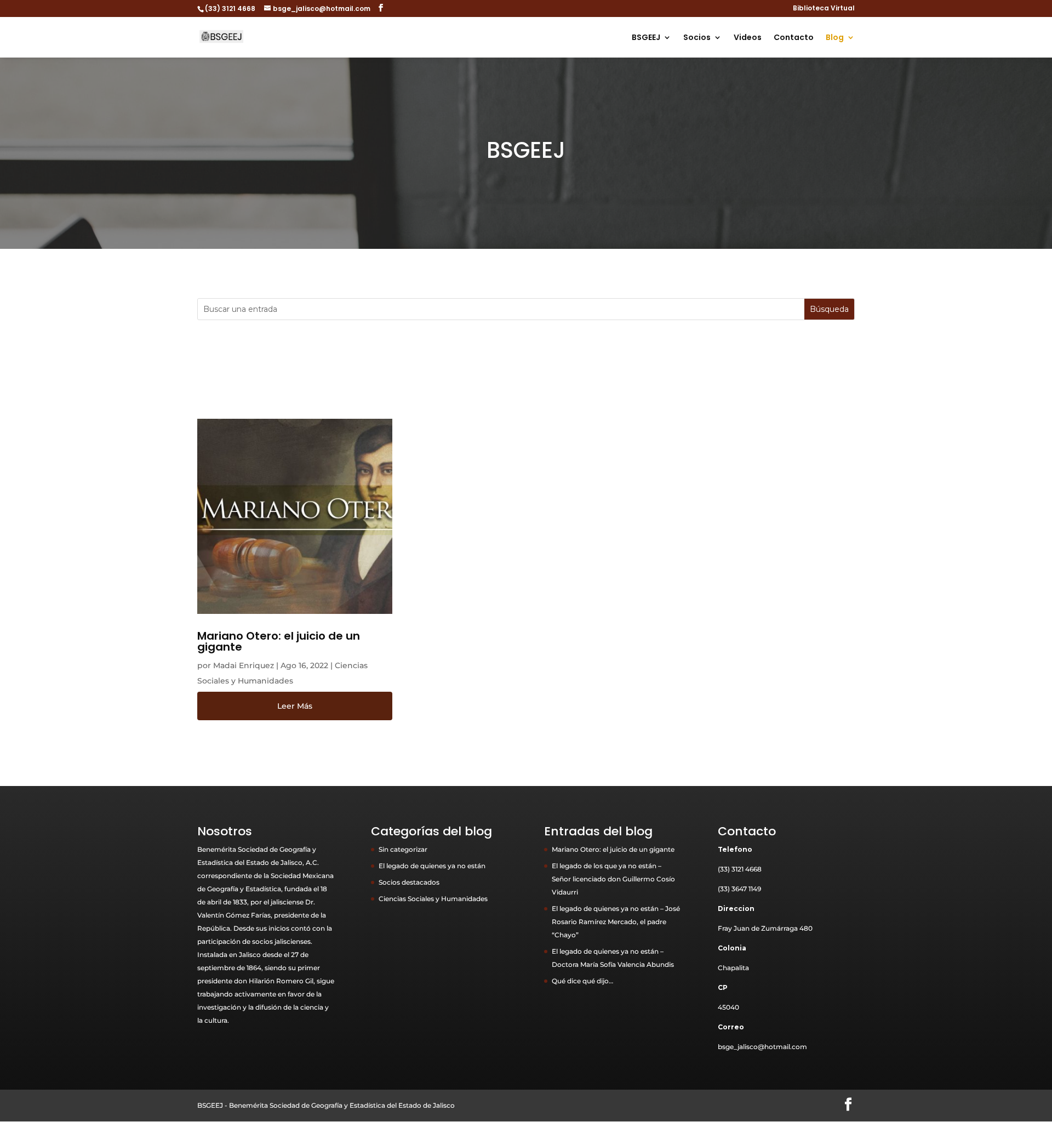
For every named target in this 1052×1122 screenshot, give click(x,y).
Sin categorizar (403, 849)
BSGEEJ (646, 38)
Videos (748, 38)
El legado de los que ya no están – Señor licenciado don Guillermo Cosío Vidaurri (613, 879)
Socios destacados (409, 882)
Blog (835, 38)
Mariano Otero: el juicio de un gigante (278, 641)
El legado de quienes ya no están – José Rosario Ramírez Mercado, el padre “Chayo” (616, 921)
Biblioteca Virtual (824, 9)
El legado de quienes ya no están (432, 866)
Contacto (794, 38)
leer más (294, 706)
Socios (697, 38)
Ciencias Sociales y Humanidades (433, 899)
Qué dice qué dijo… (582, 981)
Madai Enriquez (243, 665)
